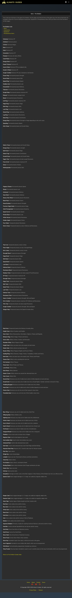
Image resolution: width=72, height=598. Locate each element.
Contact (38, 582)
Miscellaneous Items (9, 33)
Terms (43, 582)
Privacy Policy (32, 590)
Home (28, 582)
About (33, 582)
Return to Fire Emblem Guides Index (12, 554)
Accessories (7, 30)
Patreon (41, 590)
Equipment (6, 32)
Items (5, 28)
